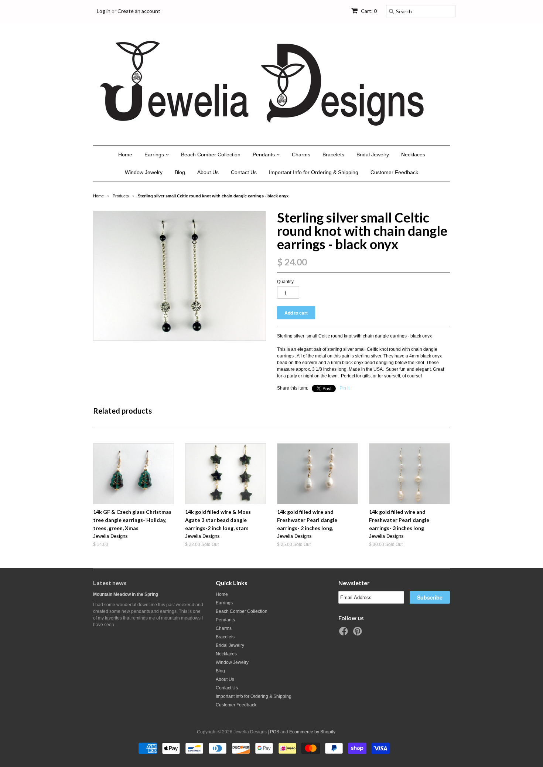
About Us (208, 172)
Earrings (154, 154)
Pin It (344, 388)
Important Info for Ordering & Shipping (313, 172)
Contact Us (244, 172)
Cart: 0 (368, 11)
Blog (180, 172)
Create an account (138, 11)
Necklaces (413, 154)
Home (125, 154)
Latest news (110, 582)
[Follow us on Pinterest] (358, 633)
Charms (301, 154)
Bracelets (333, 154)
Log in (103, 11)
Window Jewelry (144, 172)
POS (274, 731)
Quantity (285, 281)
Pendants (264, 154)
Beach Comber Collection (210, 154)
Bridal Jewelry (372, 154)
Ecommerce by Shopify (312, 731)
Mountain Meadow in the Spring (125, 594)
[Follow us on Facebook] (344, 633)
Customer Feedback (394, 172)
